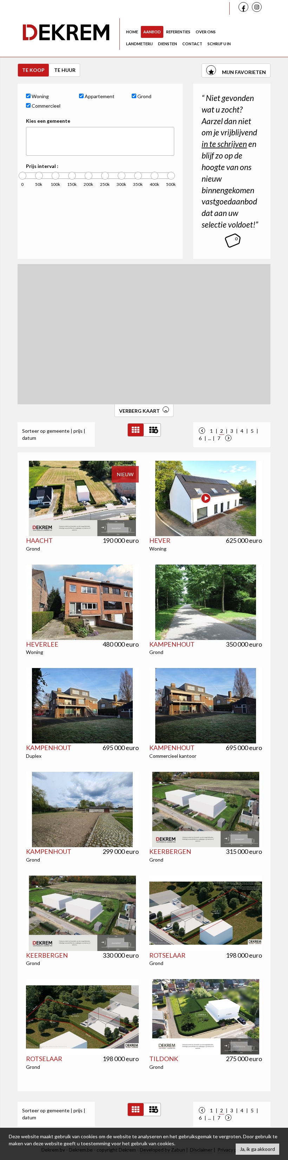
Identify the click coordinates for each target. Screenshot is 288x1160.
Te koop (33, 70)
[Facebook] (244, 8)
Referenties (178, 31)
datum (29, 438)
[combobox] (100, 141)
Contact (192, 43)
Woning (40, 96)
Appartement (99, 96)
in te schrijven (224, 144)
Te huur (65, 70)
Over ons (206, 31)
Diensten (167, 43)
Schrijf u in (219, 43)
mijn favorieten (243, 72)
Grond (143, 96)
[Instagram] (258, 8)
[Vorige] (202, 430)
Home (132, 31)
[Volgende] (228, 438)
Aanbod (152, 31)
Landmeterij (139, 43)
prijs (78, 431)
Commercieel (45, 106)
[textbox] (30, 141)
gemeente (58, 431)
